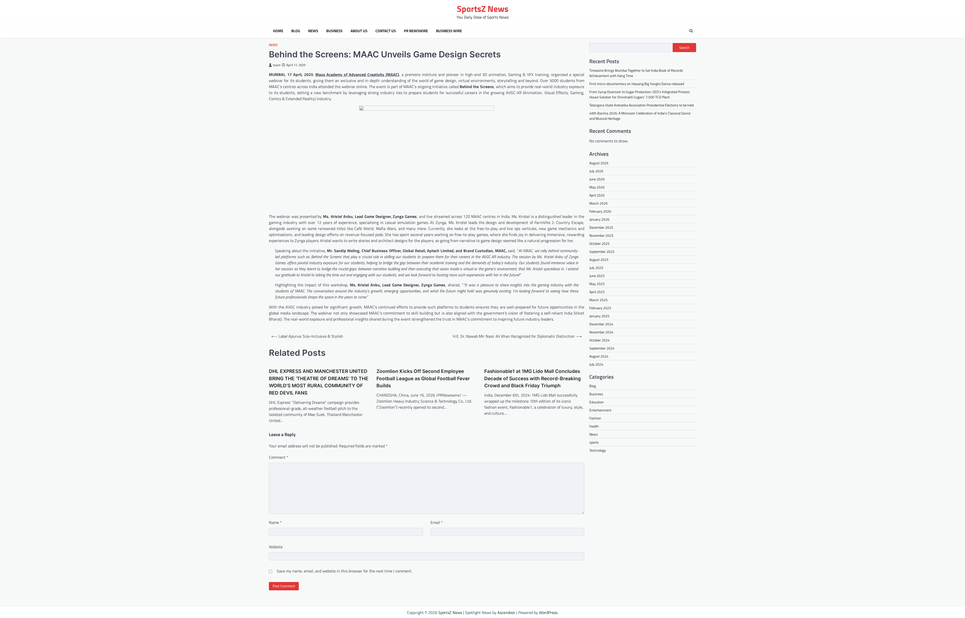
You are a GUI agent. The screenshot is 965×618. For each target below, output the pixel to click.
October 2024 (599, 340)
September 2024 (601, 348)
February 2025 (600, 308)
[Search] (691, 31)
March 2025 (598, 299)
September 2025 (601, 251)
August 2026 (598, 163)
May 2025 (597, 283)
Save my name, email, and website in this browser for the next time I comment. (344, 571)
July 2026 (596, 171)
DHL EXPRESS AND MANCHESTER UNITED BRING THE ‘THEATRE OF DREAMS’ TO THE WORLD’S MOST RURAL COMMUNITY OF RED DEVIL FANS (318, 382)
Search (684, 47)
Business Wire (449, 31)
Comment (278, 457)
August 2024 (598, 356)
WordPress (548, 612)
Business (334, 31)
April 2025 (597, 291)
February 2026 (600, 211)
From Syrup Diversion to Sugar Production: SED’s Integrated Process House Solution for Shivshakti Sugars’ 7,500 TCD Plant (639, 94)
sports (594, 442)
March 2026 (598, 203)
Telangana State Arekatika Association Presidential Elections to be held (641, 105)
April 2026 (597, 195)
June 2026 (597, 179)
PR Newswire (416, 31)
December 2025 (601, 227)
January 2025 (599, 316)
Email (436, 522)
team (276, 65)
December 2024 (601, 324)
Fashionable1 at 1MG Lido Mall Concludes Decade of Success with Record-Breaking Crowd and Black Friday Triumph (532, 378)
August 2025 (598, 259)
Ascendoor (506, 612)
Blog (295, 31)
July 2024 (596, 364)
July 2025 (596, 267)
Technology (597, 450)
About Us (359, 31)
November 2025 (601, 235)
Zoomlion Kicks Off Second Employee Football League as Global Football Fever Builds (423, 378)
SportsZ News (482, 8)
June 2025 (597, 275)
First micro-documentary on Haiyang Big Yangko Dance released (636, 83)
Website (276, 547)
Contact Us (385, 31)
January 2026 (599, 219)
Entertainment (600, 410)
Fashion (595, 418)
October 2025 (599, 243)
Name (275, 522)
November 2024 (601, 332)
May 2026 (597, 187)
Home (278, 31)
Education (596, 402)
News (313, 31)
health (594, 426)
